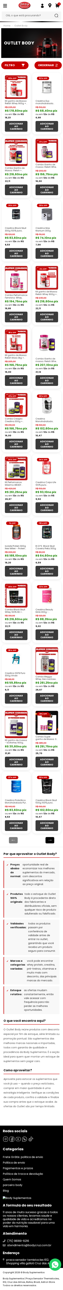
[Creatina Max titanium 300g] (47, 214)
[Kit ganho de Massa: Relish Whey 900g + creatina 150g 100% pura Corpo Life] (16, 87)
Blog (6, 1191)
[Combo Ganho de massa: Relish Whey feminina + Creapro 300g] (47, 343)
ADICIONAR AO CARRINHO (16, 126)
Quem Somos (12, 1179)
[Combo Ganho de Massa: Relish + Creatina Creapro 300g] (16, 152)
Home (7, 25)
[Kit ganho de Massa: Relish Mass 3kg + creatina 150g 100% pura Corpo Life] (16, 341)
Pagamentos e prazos (18, 1168)
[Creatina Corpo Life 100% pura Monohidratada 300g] (47, 468)
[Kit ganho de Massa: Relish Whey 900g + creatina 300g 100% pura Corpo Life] (47, 278)
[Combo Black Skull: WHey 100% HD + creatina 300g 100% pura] (16, 596)
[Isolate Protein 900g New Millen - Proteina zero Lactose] (16, 532)
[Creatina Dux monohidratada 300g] (47, 87)
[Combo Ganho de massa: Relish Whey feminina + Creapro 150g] (47, 151)
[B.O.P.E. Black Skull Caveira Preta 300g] (47, 532)
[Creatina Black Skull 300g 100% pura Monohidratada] (16, 214)
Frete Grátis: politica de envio (23, 1157)
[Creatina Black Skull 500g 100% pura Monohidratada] (47, 786)
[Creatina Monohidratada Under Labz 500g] (47, 405)
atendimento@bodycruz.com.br (29, 1245)
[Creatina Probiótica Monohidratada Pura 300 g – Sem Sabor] (16, 786)
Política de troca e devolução (23, 1174)
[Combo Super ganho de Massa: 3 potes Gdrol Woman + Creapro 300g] (47, 723)
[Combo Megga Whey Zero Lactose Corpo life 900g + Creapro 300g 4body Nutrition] (47, 661)
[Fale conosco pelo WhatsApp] (55, 1264)
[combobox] (29, 15)
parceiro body (12, 1185)
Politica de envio (14, 1163)
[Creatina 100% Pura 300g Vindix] (16, 659)
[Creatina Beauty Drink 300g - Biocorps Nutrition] (47, 596)
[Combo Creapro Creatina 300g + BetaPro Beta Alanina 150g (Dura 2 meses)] (16, 405)
